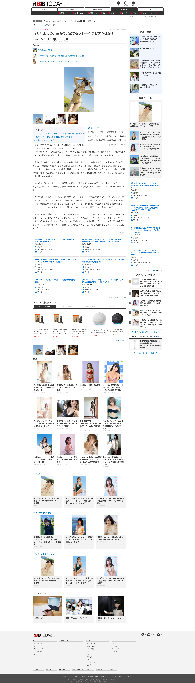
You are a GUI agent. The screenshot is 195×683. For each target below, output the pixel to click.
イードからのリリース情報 (113, 676)
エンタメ (124, 9)
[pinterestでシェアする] (60, 39)
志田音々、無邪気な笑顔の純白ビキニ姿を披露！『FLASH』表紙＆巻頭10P (115, 140)
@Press (48, 669)
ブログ (135, 13)
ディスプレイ (90, 306)
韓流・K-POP (80, 13)
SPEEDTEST (97, 9)
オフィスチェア (68, 306)
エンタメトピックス (44, 554)
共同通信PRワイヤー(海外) (105, 669)
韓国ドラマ (91, 21)
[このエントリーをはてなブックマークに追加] (66, 39)
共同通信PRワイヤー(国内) (81, 669)
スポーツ (113, 13)
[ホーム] (34, 25)
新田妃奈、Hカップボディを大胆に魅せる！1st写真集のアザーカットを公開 (115, 132)
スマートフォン (38, 643)
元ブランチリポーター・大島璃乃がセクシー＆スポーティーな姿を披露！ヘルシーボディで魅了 (122, 136)
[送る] (54, 39)
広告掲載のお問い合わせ (79, 676)
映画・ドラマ (65, 13)
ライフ (150, 9)
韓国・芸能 (93, 13)
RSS (161, 634)
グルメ (115, 643)
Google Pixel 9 (80, 21)
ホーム (44, 9)
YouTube (153, 634)
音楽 (104, 13)
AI (71, 21)
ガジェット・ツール (40, 649)
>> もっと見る (121, 341)
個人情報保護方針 (99, 676)
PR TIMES (36, 669)
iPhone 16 (47, 21)
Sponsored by (112, 297)
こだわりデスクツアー (60, 21)
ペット (115, 646)
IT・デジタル (71, 9)
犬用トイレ (113, 306)
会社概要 (90, 676)
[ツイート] (42, 39)
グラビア (125, 13)
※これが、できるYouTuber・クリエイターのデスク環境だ (59, 133)
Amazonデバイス (44, 307)
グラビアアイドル (42, 513)
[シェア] (48, 39)
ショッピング (147, 13)
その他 (159, 13)
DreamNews (63, 669)
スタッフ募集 (127, 676)
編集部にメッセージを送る (118, 144)
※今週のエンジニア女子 (44, 140)
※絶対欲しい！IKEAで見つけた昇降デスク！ (53, 137)
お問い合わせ (66, 676)
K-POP (100, 21)
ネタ (35, 646)
